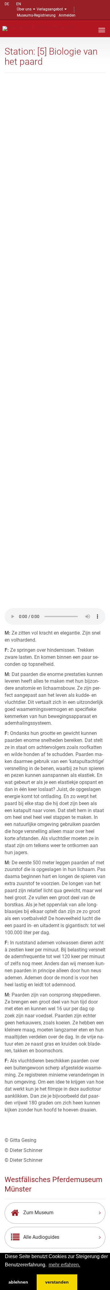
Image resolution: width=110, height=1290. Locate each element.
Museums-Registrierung (36, 15)
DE (7, 4)
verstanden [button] (57, 1282)
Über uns (24, 9)
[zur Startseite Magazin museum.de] (39, 28)
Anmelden (67, 15)
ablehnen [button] (18, 1282)
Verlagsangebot (50, 9)
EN (18, 4)
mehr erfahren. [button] (64, 1264)
